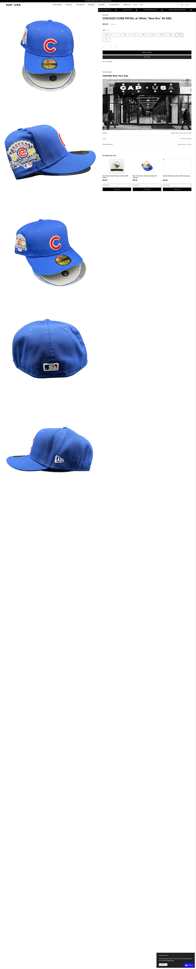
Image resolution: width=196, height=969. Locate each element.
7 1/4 (133, 34)
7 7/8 (179, 34)
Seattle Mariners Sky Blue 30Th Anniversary (176, 176)
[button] (177, 5)
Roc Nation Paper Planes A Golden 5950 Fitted (115, 176)
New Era (105, 15)
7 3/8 (142, 34)
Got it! (163, 964)
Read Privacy (170, 960)
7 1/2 (152, 34)
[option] (49, 57)
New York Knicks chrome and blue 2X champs (145, 176)
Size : (106, 30)
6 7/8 (106, 34)
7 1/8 (124, 34)
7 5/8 (161, 34)
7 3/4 (170, 34)
